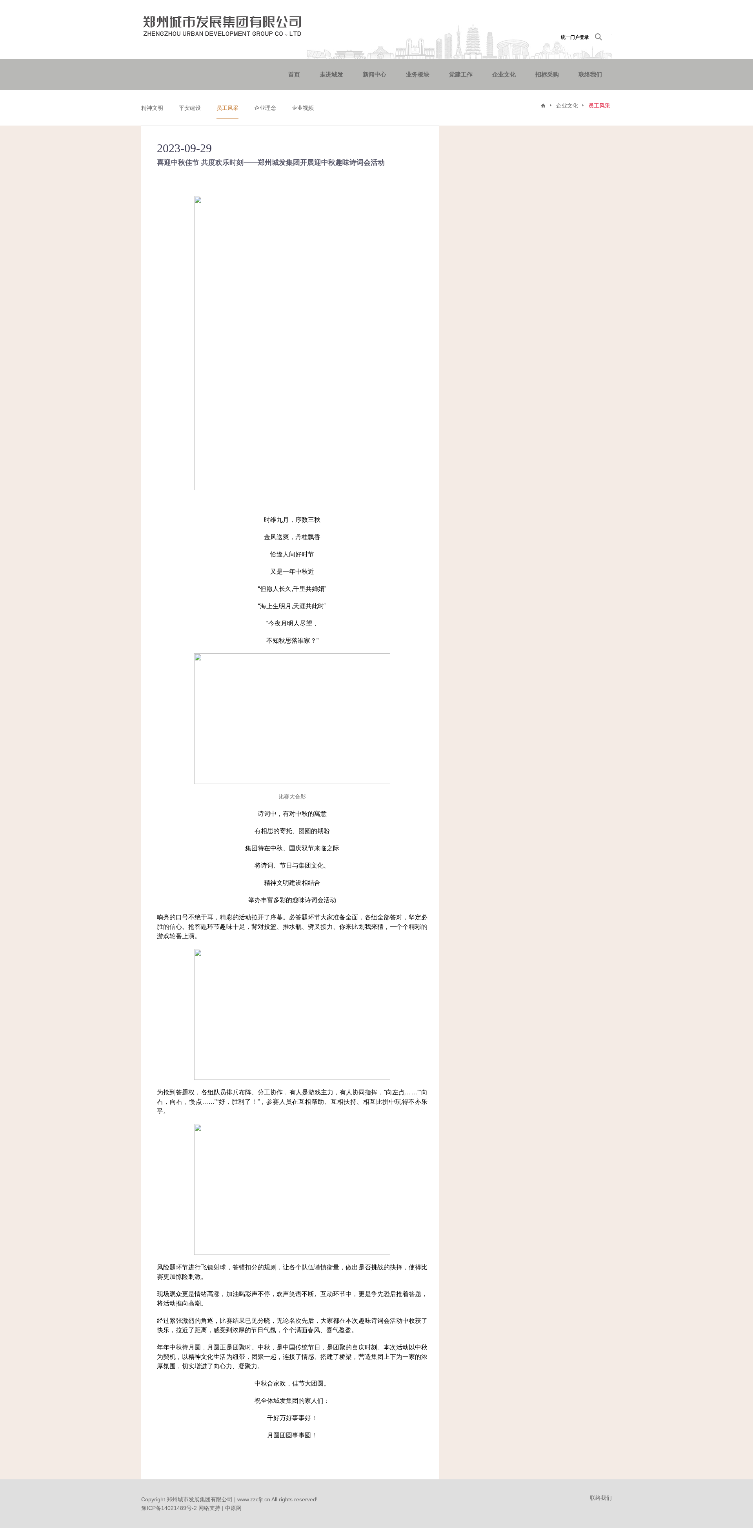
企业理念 (265, 108)
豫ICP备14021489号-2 (169, 1508)
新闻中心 (374, 74)
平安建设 (190, 108)
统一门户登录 (575, 37)
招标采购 (547, 74)
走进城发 (331, 74)
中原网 (233, 1508)
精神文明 (152, 108)
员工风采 (227, 108)
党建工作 (461, 74)
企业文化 (504, 74)
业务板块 (417, 74)
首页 (294, 74)
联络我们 (590, 74)
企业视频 (303, 108)
